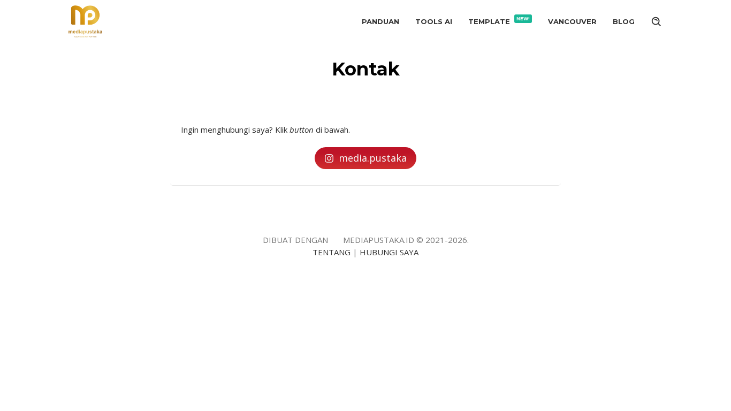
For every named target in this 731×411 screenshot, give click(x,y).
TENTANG (332, 252)
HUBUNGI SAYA (389, 252)
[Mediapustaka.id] (85, 20)
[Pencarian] (657, 21)
